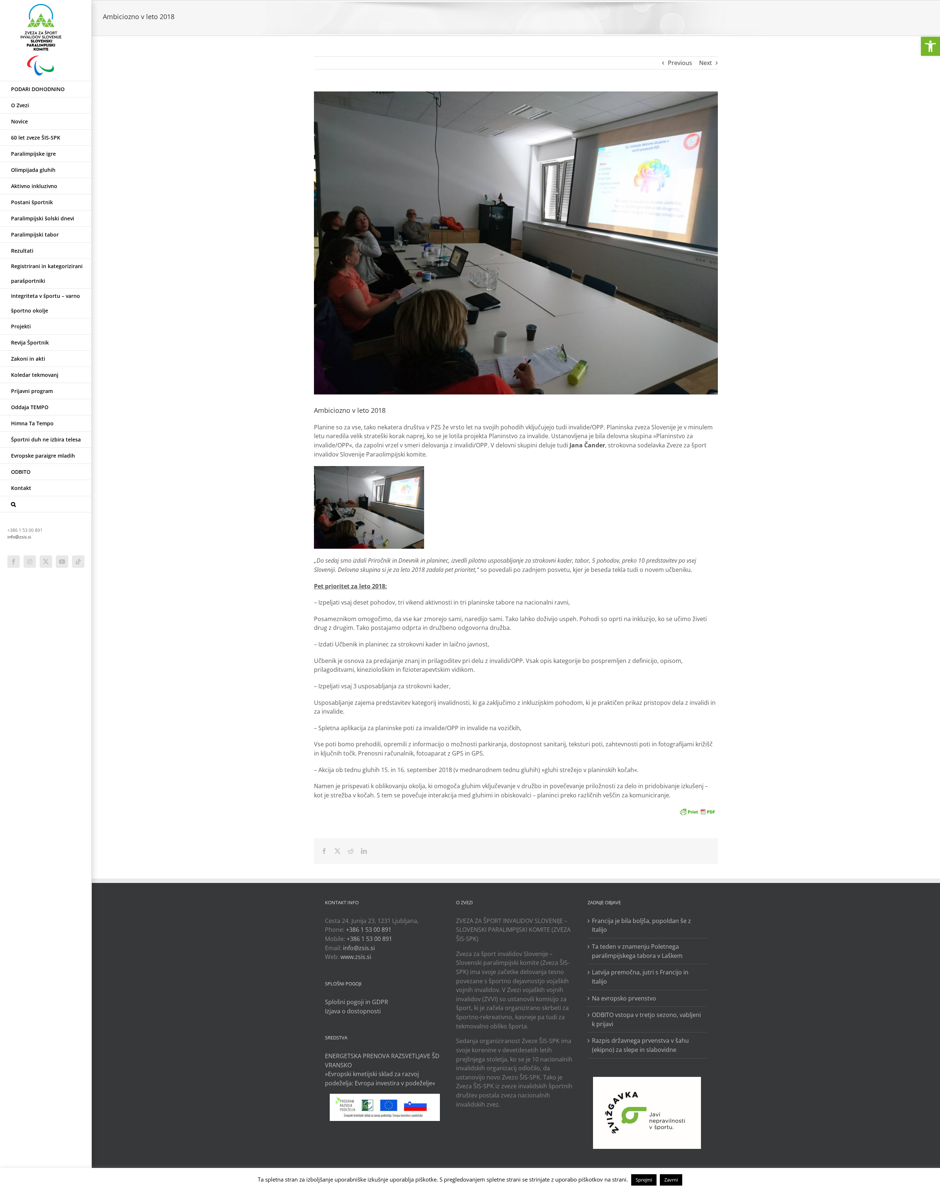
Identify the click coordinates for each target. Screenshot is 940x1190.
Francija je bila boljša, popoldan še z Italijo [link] (641, 925)
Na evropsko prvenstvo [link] (624, 998)
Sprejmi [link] (644, 1179)
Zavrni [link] (671, 1179)
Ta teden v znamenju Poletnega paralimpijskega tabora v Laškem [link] (637, 951)
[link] (930, 46)
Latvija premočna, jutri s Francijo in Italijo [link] (640, 976)
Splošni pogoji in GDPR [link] (356, 1002)
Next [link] (705, 63)
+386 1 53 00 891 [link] (368, 930)
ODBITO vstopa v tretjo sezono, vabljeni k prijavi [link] (646, 1019)
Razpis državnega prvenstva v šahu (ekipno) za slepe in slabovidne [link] (640, 1045)
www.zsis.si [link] (355, 957)
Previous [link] (680, 63)
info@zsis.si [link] (19, 537)
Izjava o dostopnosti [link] (353, 1011)
